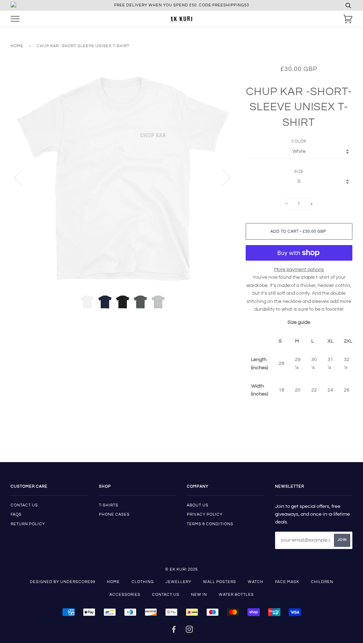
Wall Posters (219, 582)
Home (17, 46)
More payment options (299, 269)
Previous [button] (23, 177)
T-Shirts (108, 505)
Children (322, 582)
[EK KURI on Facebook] (174, 631)
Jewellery (178, 582)
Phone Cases (114, 514)
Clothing (143, 582)
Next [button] (222, 177)
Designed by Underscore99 (62, 582)
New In (199, 595)
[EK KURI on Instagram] (189, 631)
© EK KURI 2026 (181, 569)
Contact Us (165, 595)
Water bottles (236, 595)
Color (298, 141)
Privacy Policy (205, 514)
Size (299, 171)
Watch (255, 582)
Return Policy (28, 524)
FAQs (16, 514)
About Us (197, 505)
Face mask (287, 582)
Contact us (24, 505)
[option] (123, 177)
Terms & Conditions (210, 524)
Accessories (125, 595)
